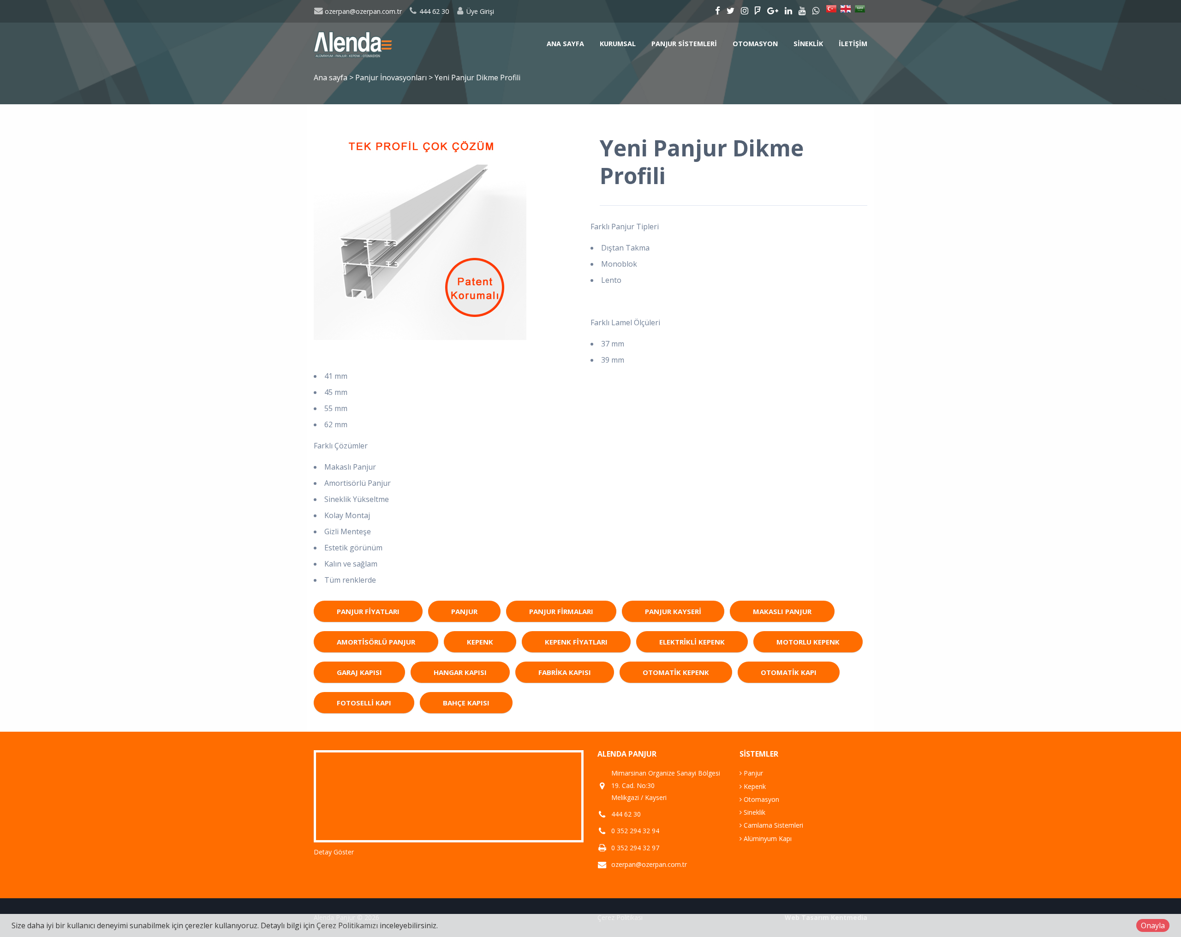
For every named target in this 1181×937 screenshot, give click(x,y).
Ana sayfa (565, 43)
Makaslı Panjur (782, 611)
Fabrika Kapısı (564, 672)
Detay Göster (334, 851)
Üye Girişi (479, 11)
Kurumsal (618, 43)
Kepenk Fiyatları (576, 641)
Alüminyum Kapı (767, 838)
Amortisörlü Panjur (376, 641)
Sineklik (808, 43)
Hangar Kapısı (460, 672)
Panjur (464, 611)
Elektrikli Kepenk (692, 641)
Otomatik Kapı (789, 672)
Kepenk (480, 641)
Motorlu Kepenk (808, 641)
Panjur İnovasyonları (392, 77)
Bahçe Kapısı (466, 702)
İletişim (853, 43)
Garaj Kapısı (359, 672)
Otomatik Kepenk (676, 672)
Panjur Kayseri (673, 611)
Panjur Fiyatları (368, 611)
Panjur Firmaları (561, 611)
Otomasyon (755, 43)
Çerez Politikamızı (347, 925)
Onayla (1153, 925)
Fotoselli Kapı (364, 702)
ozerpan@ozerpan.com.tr (362, 11)
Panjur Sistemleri (684, 43)
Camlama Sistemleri (772, 825)
